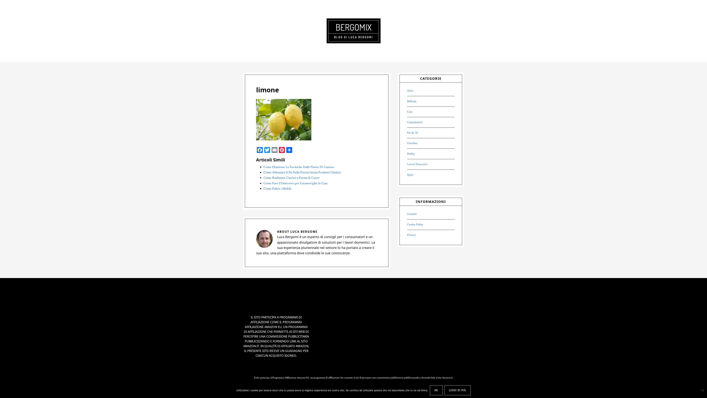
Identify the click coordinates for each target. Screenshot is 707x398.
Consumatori (414, 122)
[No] (702, 390)
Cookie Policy (415, 224)
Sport (410, 175)
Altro (410, 91)
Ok (436, 390)
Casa (410, 112)
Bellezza (411, 101)
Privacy (411, 235)
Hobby (411, 154)
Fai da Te (412, 133)
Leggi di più (457, 390)
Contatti (412, 214)
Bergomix (353, 27)
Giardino (412, 143)
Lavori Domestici (417, 164)
